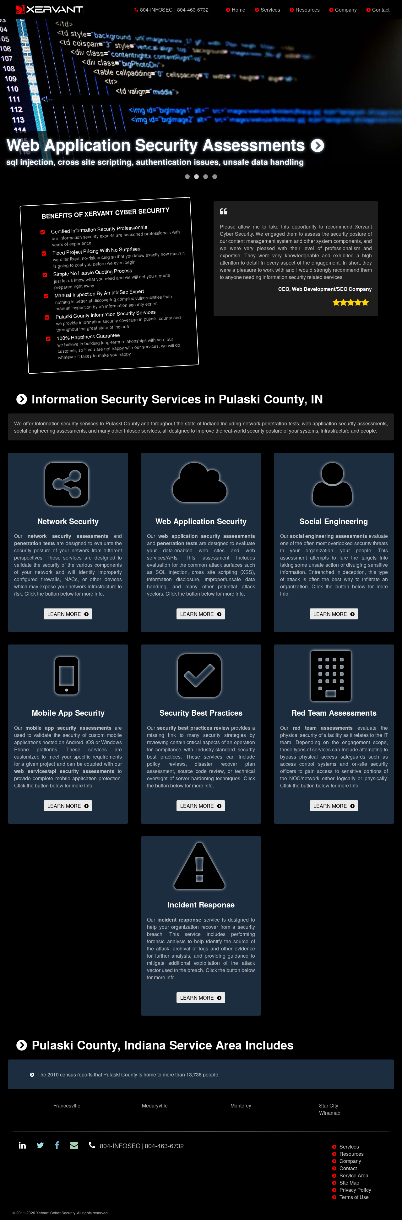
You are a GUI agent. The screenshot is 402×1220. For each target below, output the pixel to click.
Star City (328, 1105)
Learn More (64, 614)
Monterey (241, 1105)
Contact (380, 9)
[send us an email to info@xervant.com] (74, 1146)
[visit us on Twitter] (40, 1146)
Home (238, 9)
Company (346, 9)
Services (270, 9)
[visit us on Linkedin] (22, 1146)
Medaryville (155, 1105)
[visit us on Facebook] (57, 1146)
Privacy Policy (355, 1189)
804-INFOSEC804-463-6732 (174, 9)
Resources (308, 9)
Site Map (349, 1182)
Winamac (329, 1112)
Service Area (354, 1175)
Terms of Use (354, 1197)
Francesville (66, 1105)
